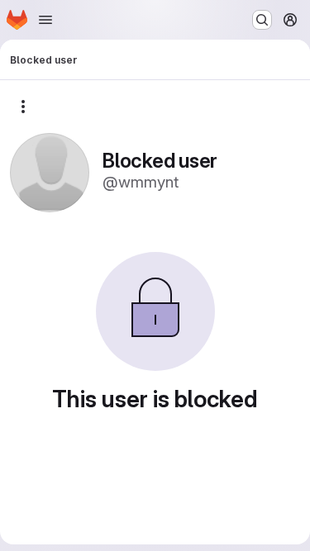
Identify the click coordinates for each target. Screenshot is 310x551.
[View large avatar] (49, 171)
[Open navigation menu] (45, 20)
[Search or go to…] (262, 20)
